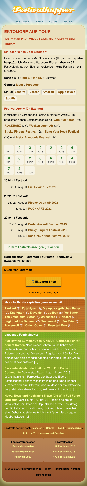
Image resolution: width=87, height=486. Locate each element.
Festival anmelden (23, 446)
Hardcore (32, 84)
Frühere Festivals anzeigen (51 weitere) (34, 247)
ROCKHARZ (13, 125)
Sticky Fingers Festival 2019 (47, 230)
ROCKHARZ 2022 (40, 208)
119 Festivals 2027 (64, 446)
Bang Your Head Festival (62, 131)
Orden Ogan (33, 325)
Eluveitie (36, 312)
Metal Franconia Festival (33, 137)
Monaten (37, 428)
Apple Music (66, 92)
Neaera (66, 317)
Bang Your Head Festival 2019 (49, 236)
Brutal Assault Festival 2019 (47, 224)
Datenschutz (43, 475)
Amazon (48, 92)
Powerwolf (12, 325)
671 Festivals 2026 (64, 451)
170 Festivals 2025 (64, 457)
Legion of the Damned (20, 321)
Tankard (10, 308)
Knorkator (17, 312)
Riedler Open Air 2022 (43, 202)
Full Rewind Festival (42, 187)
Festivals (22, 21)
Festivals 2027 (22, 457)
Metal (20, 84)
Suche (67, 21)
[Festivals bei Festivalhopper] (43, 9)
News (39, 21)
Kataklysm (29, 308)
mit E (26, 78)
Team (48, 469)
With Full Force (64, 120)
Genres (50, 428)
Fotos (53, 21)
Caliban (53, 312)
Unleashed (48, 317)
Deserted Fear (57, 325)
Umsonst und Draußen (51, 433)
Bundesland (74, 428)
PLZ (25, 433)
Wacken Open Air (41, 125)
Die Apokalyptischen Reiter (61, 308)
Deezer (34, 92)
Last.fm (20, 92)
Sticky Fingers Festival (20, 131)
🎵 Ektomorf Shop (43, 281)
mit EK (37, 78)
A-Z (33, 433)
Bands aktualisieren (23, 451)
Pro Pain (68, 321)
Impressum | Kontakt (67, 469)
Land (61, 428)
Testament (48, 321)
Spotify (10, 98)
